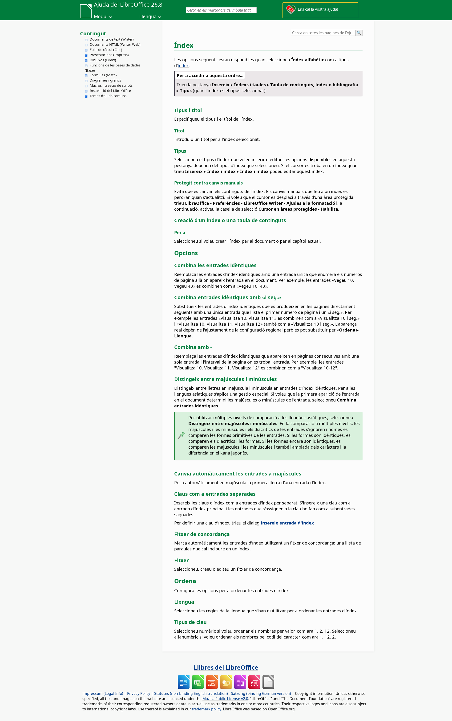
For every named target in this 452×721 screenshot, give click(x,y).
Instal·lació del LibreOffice (110, 90)
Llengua (148, 16)
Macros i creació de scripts (111, 85)
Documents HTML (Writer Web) (115, 44)
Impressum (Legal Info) (102, 693)
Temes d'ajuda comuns (108, 95)
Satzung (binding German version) (261, 693)
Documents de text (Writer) (112, 39)
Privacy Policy (138, 693)
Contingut (93, 33)
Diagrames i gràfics (105, 80)
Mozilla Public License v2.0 (225, 698)
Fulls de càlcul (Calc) (106, 49)
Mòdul (101, 16)
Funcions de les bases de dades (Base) (112, 68)
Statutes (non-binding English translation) (191, 693)
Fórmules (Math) (103, 75)
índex (183, 65)
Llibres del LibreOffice (226, 667)
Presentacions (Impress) (109, 54)
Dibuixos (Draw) (103, 59)
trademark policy (206, 709)
